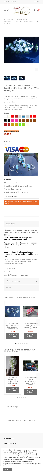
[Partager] (4, 142)
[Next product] (38, 21)
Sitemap (13, 2)
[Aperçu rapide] (12, 320)
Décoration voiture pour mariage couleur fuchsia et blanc (30, 326)
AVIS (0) (8, 288)
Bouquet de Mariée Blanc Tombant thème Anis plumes (12, 380)
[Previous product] (37, 21)
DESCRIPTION (10, 224)
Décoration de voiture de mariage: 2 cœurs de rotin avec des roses (12, 326)
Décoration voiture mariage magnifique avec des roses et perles (30, 381)
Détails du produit (13, 281)
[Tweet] (7, 142)
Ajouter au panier (13, 336)
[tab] (21, 224)
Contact (6, 2)
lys (5, 144)
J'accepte (7, 469)
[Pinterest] (9, 142)
